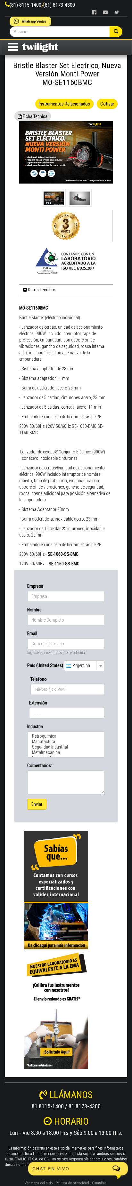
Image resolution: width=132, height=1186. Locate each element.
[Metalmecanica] (66, 752)
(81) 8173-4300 (59, 5)
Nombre (34, 609)
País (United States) (45, 665)
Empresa (35, 586)
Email (32, 633)
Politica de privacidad (72, 1183)
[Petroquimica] (66, 736)
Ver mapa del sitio (39, 1183)
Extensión (38, 702)
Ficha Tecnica (34, 116)
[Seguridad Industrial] (66, 747)
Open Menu (13, 47)
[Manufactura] (66, 741)
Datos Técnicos (41, 289)
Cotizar (107, 104)
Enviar (36, 804)
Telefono (38, 679)
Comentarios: (39, 765)
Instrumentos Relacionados (64, 104)
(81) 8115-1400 (25, 5)
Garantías (99, 1183)
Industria (35, 726)
